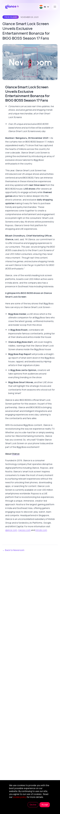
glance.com (11, 530)
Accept (45, 805)
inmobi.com (41, 530)
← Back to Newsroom (13, 550)
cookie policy (19, 797)
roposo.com (24, 530)
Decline (33, 805)
